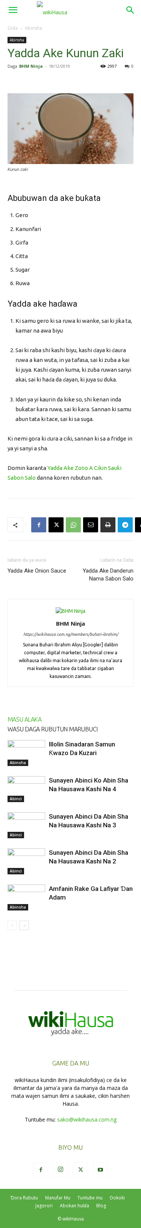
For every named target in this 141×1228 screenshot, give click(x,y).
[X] (56, 524)
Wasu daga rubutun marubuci (52, 729)
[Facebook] (38, 524)
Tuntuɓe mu (90, 1198)
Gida (13, 28)
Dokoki (117, 1198)
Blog (101, 1205)
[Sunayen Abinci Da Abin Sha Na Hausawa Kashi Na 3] (26, 825)
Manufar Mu (57, 1198)
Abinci (16, 798)
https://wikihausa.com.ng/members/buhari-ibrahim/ (70, 634)
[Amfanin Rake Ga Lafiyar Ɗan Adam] (26, 897)
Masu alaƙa (24, 719)
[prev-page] (12, 925)
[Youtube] (100, 1170)
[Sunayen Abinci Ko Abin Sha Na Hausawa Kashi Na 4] (26, 789)
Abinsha (33, 28)
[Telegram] (125, 524)
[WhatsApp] (73, 524)
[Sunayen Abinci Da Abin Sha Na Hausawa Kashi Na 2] (26, 861)
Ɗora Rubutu (24, 1198)
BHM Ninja (31, 66)
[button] (13, 10)
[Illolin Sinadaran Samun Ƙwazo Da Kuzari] (26, 753)
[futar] (107, 524)
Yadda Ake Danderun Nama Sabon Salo (108, 574)
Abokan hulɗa (74, 1205)
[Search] (130, 10)
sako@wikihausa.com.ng (87, 1119)
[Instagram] (60, 1169)
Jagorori (44, 1205)
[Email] (90, 524)
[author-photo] (70, 611)
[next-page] (24, 925)
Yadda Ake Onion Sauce (37, 570)
